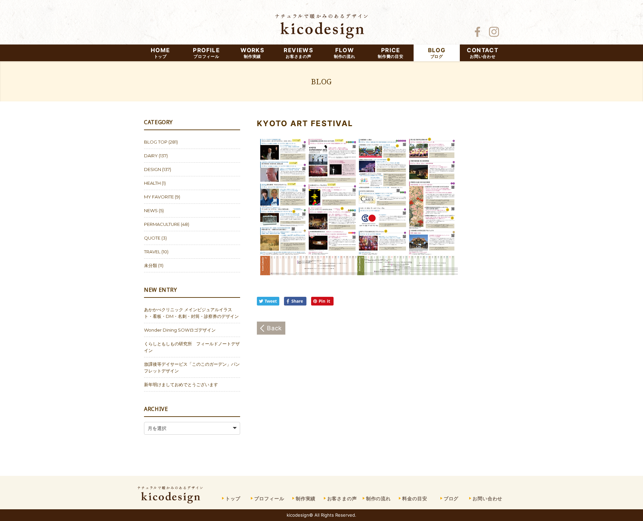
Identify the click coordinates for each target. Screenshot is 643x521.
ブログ (451, 498)
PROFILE (206, 53)
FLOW (344, 53)
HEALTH (152, 183)
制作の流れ (378, 498)
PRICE (390, 53)
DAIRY (151, 155)
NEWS (151, 210)
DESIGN (152, 169)
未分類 (150, 265)
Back (274, 328)
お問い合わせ (487, 498)
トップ (232, 498)
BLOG (436, 53)
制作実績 (305, 498)
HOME (160, 53)
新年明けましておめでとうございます (181, 384)
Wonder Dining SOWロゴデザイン (180, 330)
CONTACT (482, 53)
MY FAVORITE (159, 196)
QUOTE (152, 238)
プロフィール (269, 498)
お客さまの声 (342, 498)
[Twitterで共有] (269, 303)
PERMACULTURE (162, 224)
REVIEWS (298, 53)
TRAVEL (152, 251)
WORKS (252, 53)
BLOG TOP (155, 142)
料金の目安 (414, 498)
